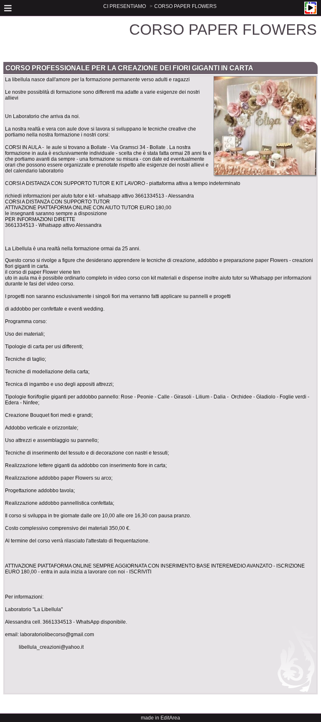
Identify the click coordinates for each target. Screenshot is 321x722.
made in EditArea (160, 718)
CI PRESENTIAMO (124, 6)
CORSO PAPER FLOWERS (185, 6)
